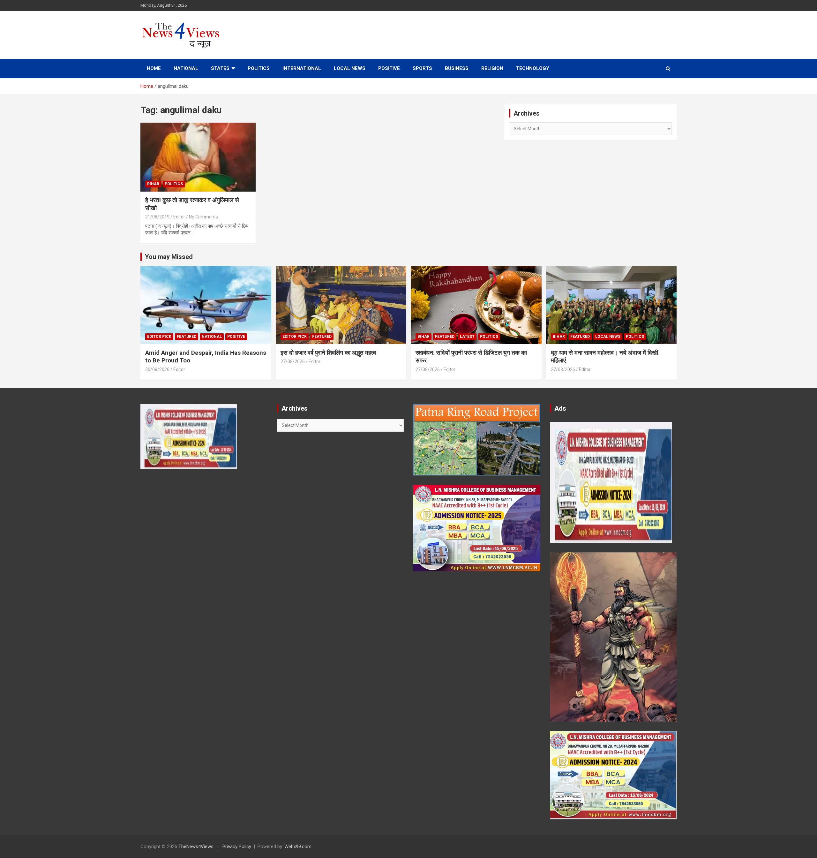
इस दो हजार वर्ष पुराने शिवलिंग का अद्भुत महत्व (328, 352)
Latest (467, 336)
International (301, 68)
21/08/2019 (157, 216)
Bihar (153, 184)
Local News (349, 68)
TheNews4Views (196, 846)
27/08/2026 (293, 361)
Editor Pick (159, 336)
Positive (389, 68)
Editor (179, 216)
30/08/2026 (157, 369)
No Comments (203, 216)
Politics (259, 68)
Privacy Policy (236, 846)
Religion (492, 68)
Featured (186, 336)
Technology (532, 68)
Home (154, 68)
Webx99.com (297, 846)
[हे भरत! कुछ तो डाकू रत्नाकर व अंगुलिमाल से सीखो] (198, 157)
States (220, 68)
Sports (422, 68)
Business (456, 68)
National (186, 68)
